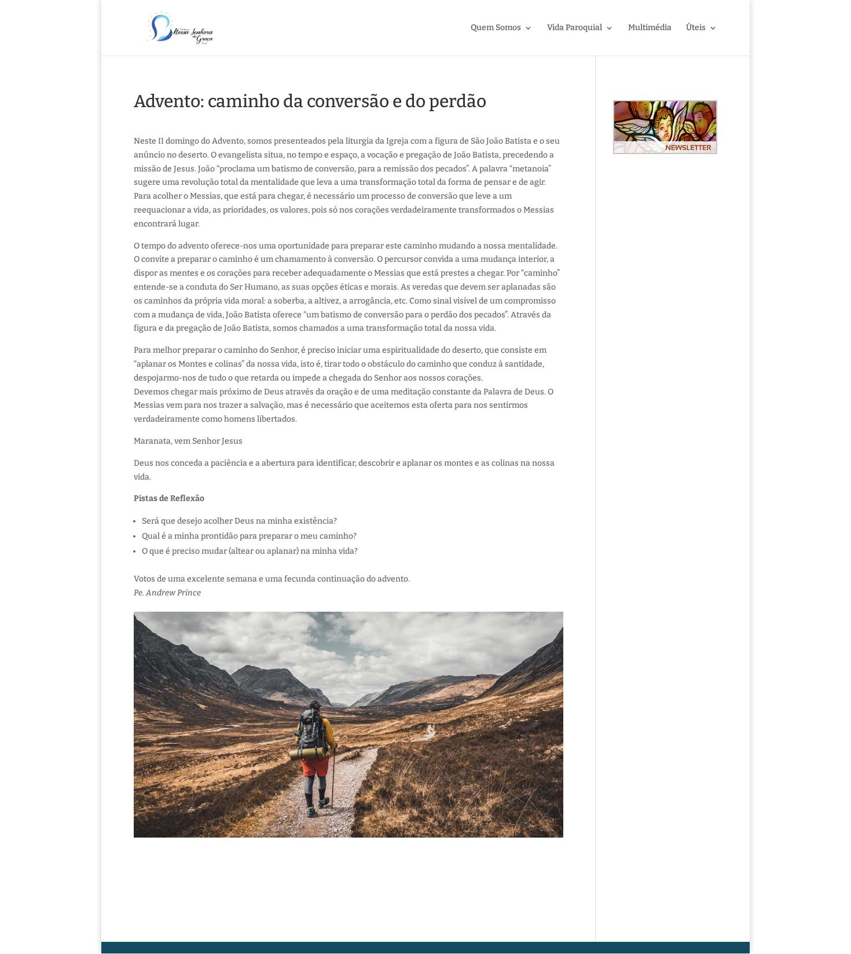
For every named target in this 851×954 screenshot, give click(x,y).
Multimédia (650, 28)
